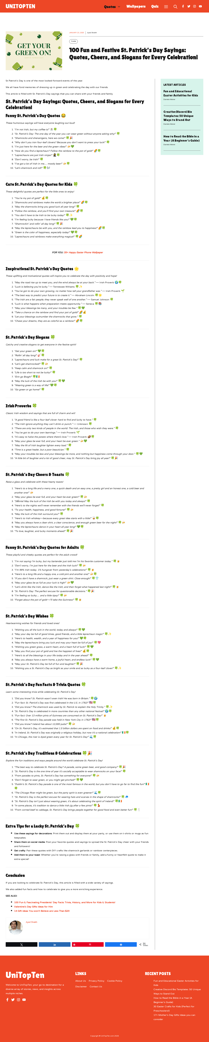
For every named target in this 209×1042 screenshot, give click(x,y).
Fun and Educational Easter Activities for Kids (176, 983)
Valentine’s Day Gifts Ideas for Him (33, 907)
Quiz (155, 6)
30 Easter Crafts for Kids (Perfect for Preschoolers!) (174, 1009)
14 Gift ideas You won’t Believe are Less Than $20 (42, 911)
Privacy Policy (96, 981)
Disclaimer (81, 987)
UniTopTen (20, 6)
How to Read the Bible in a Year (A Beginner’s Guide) (173, 1000)
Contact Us (96, 987)
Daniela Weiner (169, 99)
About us (80, 981)
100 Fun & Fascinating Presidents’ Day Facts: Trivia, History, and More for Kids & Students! (64, 903)
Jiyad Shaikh (92, 32)
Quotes (110, 6)
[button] (175, 6)
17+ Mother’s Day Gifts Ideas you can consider (174, 1017)
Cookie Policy (114, 981)
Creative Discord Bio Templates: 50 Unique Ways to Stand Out (178, 116)
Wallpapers (136, 6)
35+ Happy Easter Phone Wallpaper (83, 253)
